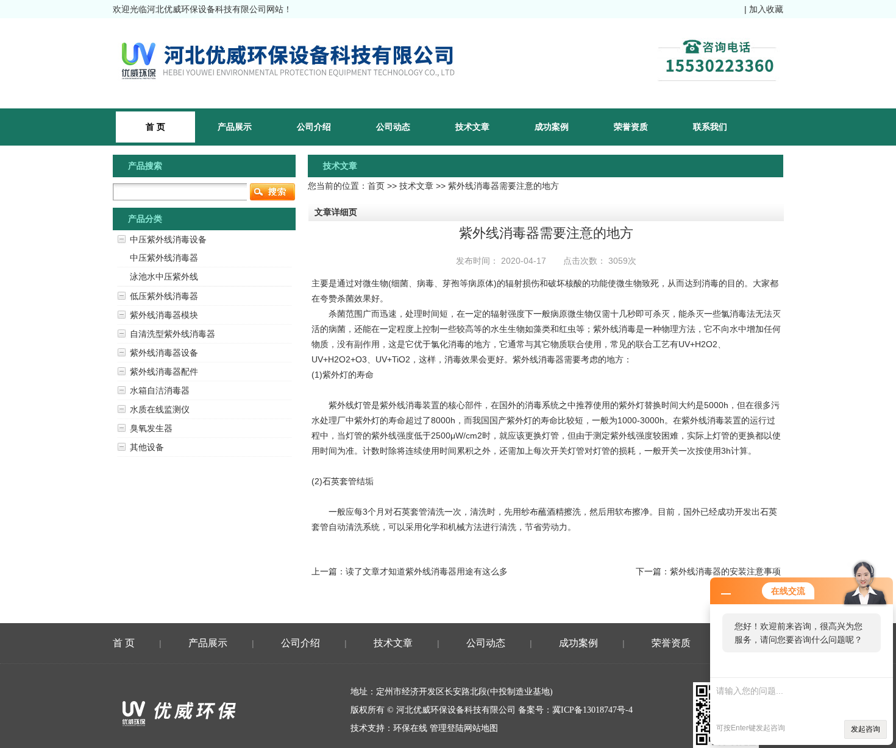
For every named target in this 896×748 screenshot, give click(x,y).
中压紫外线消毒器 (164, 258)
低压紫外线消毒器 (164, 296)
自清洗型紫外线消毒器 (172, 334)
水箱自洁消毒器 (160, 390)
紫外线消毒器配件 (164, 371)
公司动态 (393, 127)
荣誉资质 (631, 127)
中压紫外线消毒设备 (168, 239)
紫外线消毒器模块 (164, 315)
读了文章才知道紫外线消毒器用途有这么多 (427, 571)
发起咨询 (865, 729)
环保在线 (410, 728)
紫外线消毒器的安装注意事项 (725, 571)
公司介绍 (314, 127)
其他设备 (147, 447)
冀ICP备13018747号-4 (592, 709)
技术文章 (472, 127)
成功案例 (552, 127)
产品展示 (235, 127)
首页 (376, 186)
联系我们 (710, 127)
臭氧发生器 (151, 428)
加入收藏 (766, 9)
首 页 (124, 643)
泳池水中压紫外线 (164, 276)
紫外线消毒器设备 (164, 353)
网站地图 (481, 728)
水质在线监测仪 (160, 409)
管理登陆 (447, 728)
